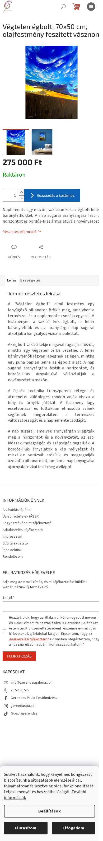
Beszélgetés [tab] (30, 280)
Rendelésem (13, 556)
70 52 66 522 (20, 690)
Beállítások (49, 811)
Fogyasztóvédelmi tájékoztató (27, 523)
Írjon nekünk (12, 550)
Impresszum (12, 536)
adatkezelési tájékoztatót (29, 639)
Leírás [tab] (12, 280)
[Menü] (91, 6)
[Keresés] (63, 6)
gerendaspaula (22, 705)
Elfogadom (73, 828)
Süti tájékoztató (15, 543)
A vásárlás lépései (17, 510)
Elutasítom (25, 828)
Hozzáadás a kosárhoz (55, 195)
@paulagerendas (24, 713)
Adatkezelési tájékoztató (23, 530)
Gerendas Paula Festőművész (34, 698)
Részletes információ (19, 231)
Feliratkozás (19, 656)
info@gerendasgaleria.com (32, 682)
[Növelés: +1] (21, 192)
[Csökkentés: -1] (21, 198)
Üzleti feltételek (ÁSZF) (21, 516)
